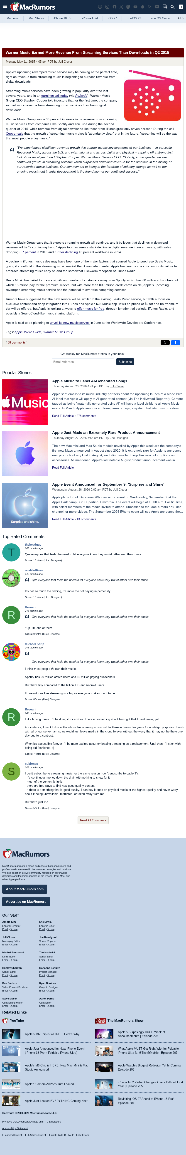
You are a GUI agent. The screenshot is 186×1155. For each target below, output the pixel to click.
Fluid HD (61, 1135)
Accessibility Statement (15, 1128)
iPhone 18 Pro (63, 18)
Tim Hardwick (47, 952)
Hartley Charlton (12, 968)
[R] (11, 623)
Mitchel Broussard (13, 952)
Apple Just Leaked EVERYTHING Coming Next (56, 1101)
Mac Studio (36, 18)
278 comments (86, 416)
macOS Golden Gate (165, 18)
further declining (66, 252)
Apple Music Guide (28, 332)
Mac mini (13, 18)
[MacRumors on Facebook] (114, 7)
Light (78, 1135)
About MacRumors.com (25, 889)
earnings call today (54, 95)
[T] (11, 560)
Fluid (51, 1135)
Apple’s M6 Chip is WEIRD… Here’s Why (52, 1034)
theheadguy (33, 544)
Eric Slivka (45, 921)
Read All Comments (93, 820)
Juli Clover (65, 61)
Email (5, 929)
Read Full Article (63, 416)
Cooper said (14, 133)
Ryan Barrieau (47, 983)
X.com (13, 929)
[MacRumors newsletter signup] (157, 7)
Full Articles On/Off (35, 1135)
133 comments (86, 519)
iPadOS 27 (134, 18)
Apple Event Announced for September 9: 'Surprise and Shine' (108, 484)
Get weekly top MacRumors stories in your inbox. (93, 354)
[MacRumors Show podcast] (100, 7)
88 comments (17, 342)
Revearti (30, 607)
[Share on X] (165, 342)
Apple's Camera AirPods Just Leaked (49, 1084)
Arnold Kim (9, 921)
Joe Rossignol (119, 438)
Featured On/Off (13, 1135)
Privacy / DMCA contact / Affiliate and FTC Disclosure (31, 1121)
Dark (86, 1135)
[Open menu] (5, 7)
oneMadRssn (34, 570)
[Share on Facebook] (175, 342)
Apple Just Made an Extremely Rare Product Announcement (106, 432)
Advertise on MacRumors (26, 901)
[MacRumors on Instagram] (107, 7)
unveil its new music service (70, 322)
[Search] (174, 7)
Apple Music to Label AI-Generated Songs (89, 381)
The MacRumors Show (126, 1020)
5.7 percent (28, 252)
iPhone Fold (90, 18)
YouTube (17, 1020)
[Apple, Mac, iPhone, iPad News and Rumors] (32, 12)
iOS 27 (112, 18)
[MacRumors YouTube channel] (135, 7)
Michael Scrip (34, 644)
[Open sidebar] (181, 7)
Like (46, 560)
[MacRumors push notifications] (142, 7)
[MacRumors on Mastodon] (128, 7)
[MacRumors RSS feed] (150, 7)
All (181, 18)
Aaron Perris (46, 998)
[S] (11, 779)
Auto (71, 1135)
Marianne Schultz (49, 968)
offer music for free (90, 308)
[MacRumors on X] (121, 7)
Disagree (56, 560)
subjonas (31, 763)
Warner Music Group (58, 332)
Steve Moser (9, 998)
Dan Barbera (9, 983)
